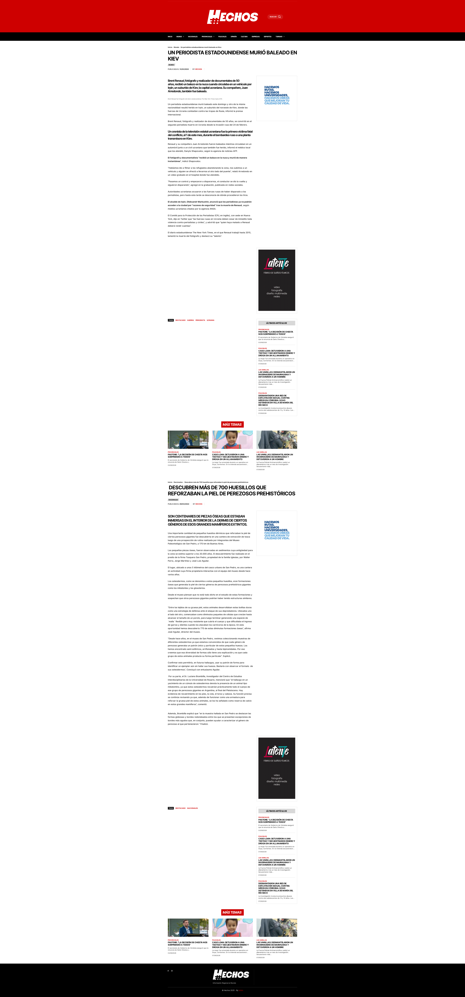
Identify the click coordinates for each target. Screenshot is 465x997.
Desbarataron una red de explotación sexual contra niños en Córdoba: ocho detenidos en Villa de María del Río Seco (275, 400)
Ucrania (210, 320)
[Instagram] (172, 971)
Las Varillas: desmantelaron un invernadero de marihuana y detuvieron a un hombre (276, 374)
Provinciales (263, 329)
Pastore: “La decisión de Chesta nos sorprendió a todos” (275, 333)
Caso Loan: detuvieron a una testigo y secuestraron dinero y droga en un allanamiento (276, 353)
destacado (180, 320)
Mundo (176, 47)
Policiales (262, 348)
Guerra (190, 320)
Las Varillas (263, 370)
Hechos (198, 69)
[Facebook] (168, 971)
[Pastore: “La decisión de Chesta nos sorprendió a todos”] (188, 440)
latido (241, 990)
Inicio (170, 47)
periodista (200, 320)
